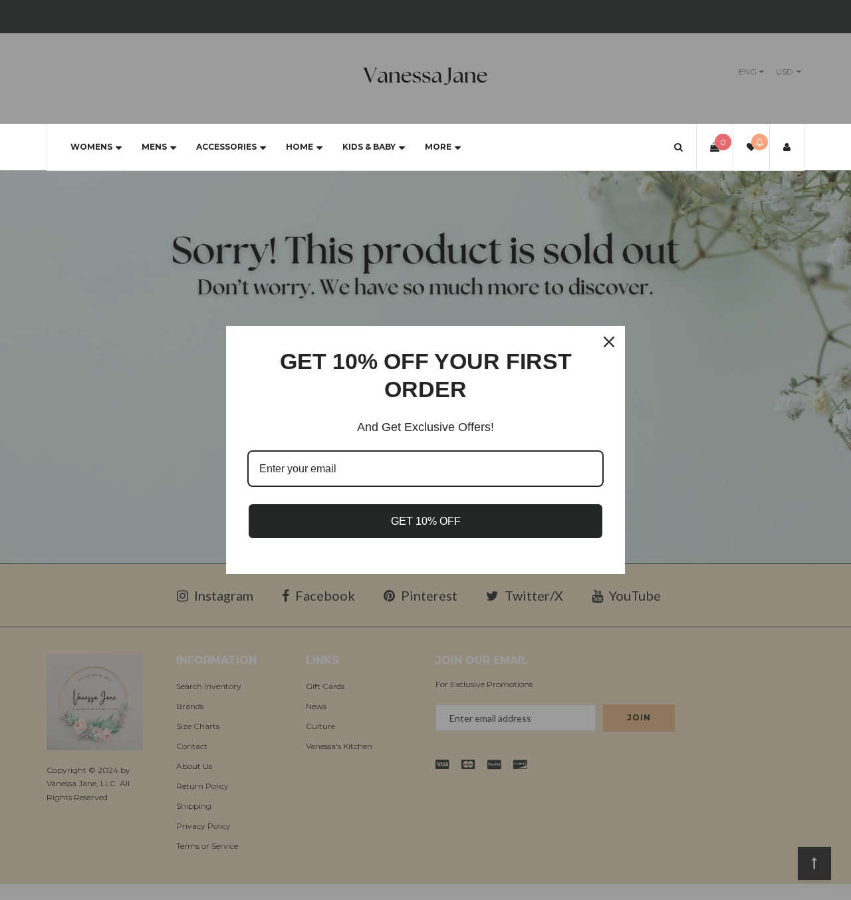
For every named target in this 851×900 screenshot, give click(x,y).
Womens (91, 147)
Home (299, 147)
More (438, 147)
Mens (154, 147)
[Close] (609, 342)
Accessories (226, 147)
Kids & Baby (369, 147)
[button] (678, 147)
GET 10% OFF (426, 521)
